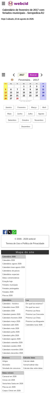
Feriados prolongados (10, 288)
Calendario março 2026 (11, 321)
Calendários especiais (10, 274)
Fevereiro (21, 107)
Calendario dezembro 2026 (12, 353)
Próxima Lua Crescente (35, 314)
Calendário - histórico (10, 304)
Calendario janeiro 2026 (11, 314)
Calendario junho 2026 (10, 332)
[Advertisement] (25, 47)
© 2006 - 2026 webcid (25, 239)
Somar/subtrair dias (30, 365)
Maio (9, 114)
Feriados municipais (10, 285)
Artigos (5, 361)
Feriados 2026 (7, 292)
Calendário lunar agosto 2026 (13, 267)
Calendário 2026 (8, 260)
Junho (19, 114)
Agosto (41, 114)
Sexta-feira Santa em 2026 (12, 384)
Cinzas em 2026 (8, 380)
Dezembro (25, 126)
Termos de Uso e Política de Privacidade (25, 243)
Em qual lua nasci (33, 307)
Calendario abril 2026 (10, 325)
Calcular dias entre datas (33, 368)
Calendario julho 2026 (10, 335)
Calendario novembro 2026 (12, 350)
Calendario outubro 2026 (11, 346)
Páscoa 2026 (7, 296)
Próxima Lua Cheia (33, 318)
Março (34, 107)
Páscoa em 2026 (8, 387)
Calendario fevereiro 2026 (12, 318)
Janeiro (8, 107)
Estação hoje (7, 281)
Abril (44, 107)
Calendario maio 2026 (10, 328)
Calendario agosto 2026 (11, 339)
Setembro (12, 120)
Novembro (39, 120)
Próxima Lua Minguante (35, 321)
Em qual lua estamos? (34, 304)
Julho (30, 114)
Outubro (25, 120)
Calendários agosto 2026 (11, 264)
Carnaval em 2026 (9, 376)
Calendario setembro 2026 (12, 343)
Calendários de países (11, 271)
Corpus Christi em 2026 (11, 391)
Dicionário (6, 365)
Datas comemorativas (10, 278)
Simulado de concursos (11, 368)
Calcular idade (28, 361)
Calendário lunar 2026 (10, 307)
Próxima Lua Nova (33, 311)
